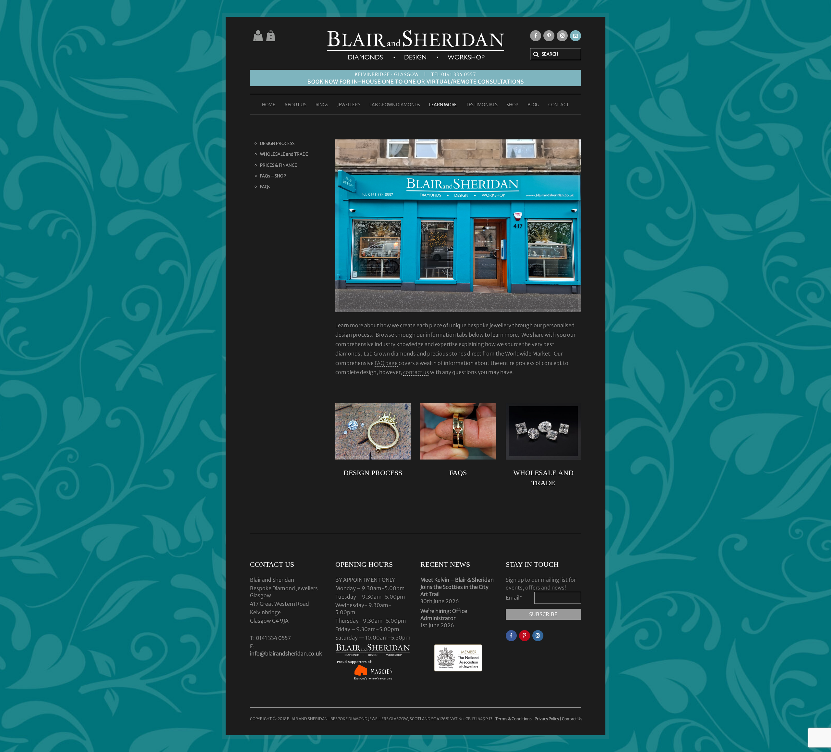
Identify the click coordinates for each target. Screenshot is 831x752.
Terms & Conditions (513, 718)
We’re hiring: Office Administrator (443, 614)
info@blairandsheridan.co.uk (286, 653)
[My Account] (258, 35)
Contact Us (572, 718)
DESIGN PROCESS (277, 143)
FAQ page (386, 363)
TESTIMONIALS (481, 105)
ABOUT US (295, 105)
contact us (416, 372)
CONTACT (558, 105)
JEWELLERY (348, 105)
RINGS (322, 105)
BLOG (533, 105)
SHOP (512, 105)
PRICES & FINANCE (278, 165)
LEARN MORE (443, 105)
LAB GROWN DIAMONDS (394, 105)
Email (514, 597)
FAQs (265, 186)
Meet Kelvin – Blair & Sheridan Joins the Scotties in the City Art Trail (457, 587)
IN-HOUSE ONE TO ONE (384, 81)
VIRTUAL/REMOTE (452, 81)
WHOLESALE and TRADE (284, 154)
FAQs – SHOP (273, 176)
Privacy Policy (547, 718)
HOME (268, 105)
